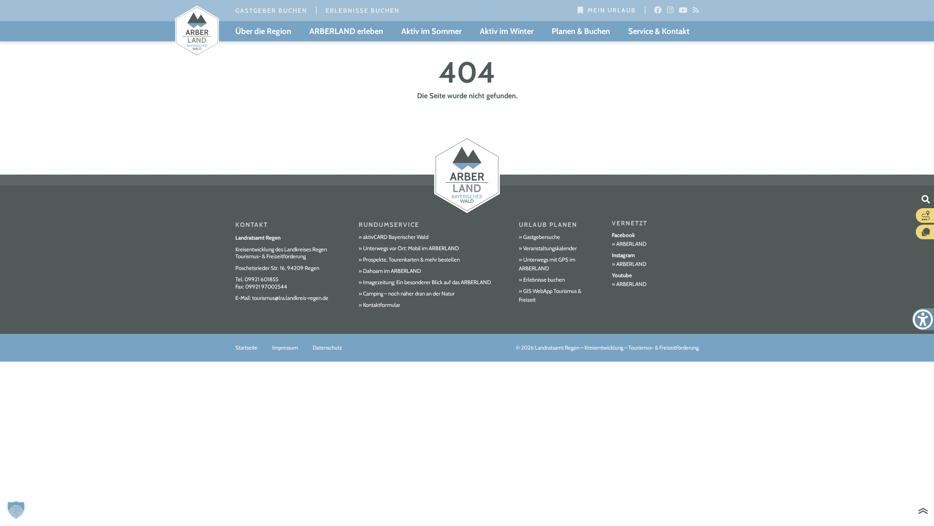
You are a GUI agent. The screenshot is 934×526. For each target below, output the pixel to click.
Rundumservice (389, 224)
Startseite (246, 347)
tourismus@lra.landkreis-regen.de (290, 298)
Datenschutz (327, 347)
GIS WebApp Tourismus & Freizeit (550, 295)
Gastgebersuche (541, 237)
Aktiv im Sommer (431, 31)
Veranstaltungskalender (550, 248)
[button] (16, 510)
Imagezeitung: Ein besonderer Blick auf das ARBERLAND (427, 282)
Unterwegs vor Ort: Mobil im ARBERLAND (411, 248)
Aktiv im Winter (506, 31)
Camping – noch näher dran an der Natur (409, 293)
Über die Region (263, 31)
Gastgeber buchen (271, 10)
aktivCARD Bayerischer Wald (395, 237)
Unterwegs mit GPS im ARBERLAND (547, 264)
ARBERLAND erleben (346, 31)
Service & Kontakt (659, 31)
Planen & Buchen (581, 31)
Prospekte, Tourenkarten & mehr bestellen (411, 259)
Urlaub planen (548, 224)
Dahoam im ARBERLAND (392, 271)
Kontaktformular (381, 305)
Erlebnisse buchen (362, 10)
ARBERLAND (631, 244)
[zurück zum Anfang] (923, 512)
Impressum (285, 347)
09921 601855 (261, 279)
